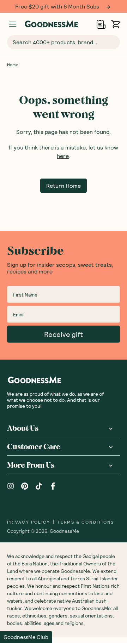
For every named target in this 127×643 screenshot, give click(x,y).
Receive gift (63, 334)
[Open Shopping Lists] (101, 24)
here (63, 155)
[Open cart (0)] (115, 24)
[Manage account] (12, 24)
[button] (26, 637)
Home (12, 64)
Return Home (63, 185)
